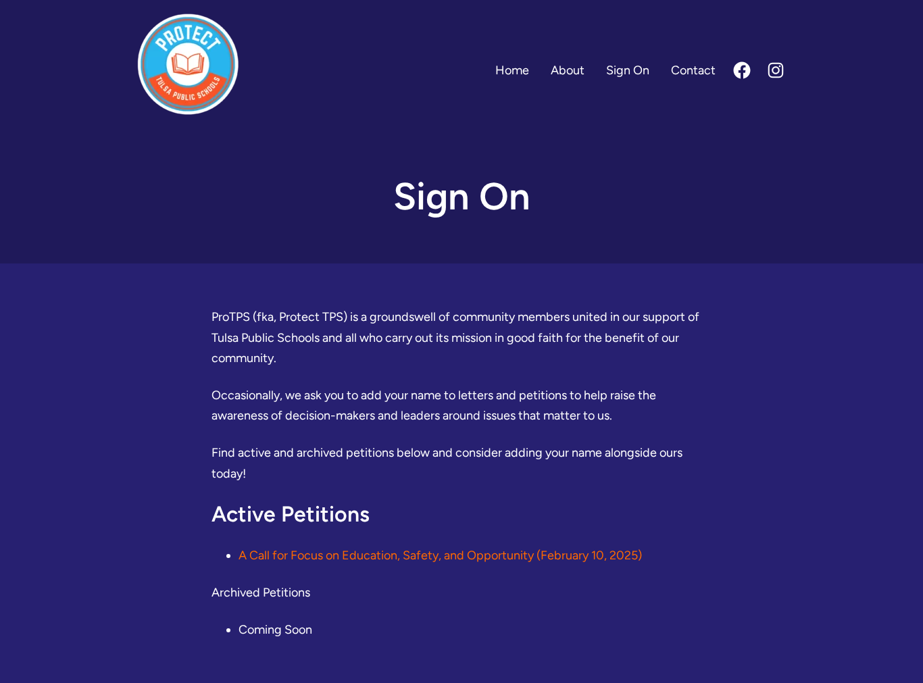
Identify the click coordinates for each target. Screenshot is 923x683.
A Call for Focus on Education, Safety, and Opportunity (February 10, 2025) (440, 555)
